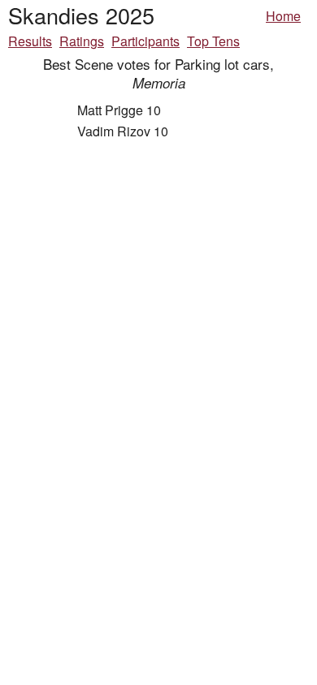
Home (283, 15)
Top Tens (213, 41)
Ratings (81, 41)
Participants (145, 41)
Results (30, 41)
